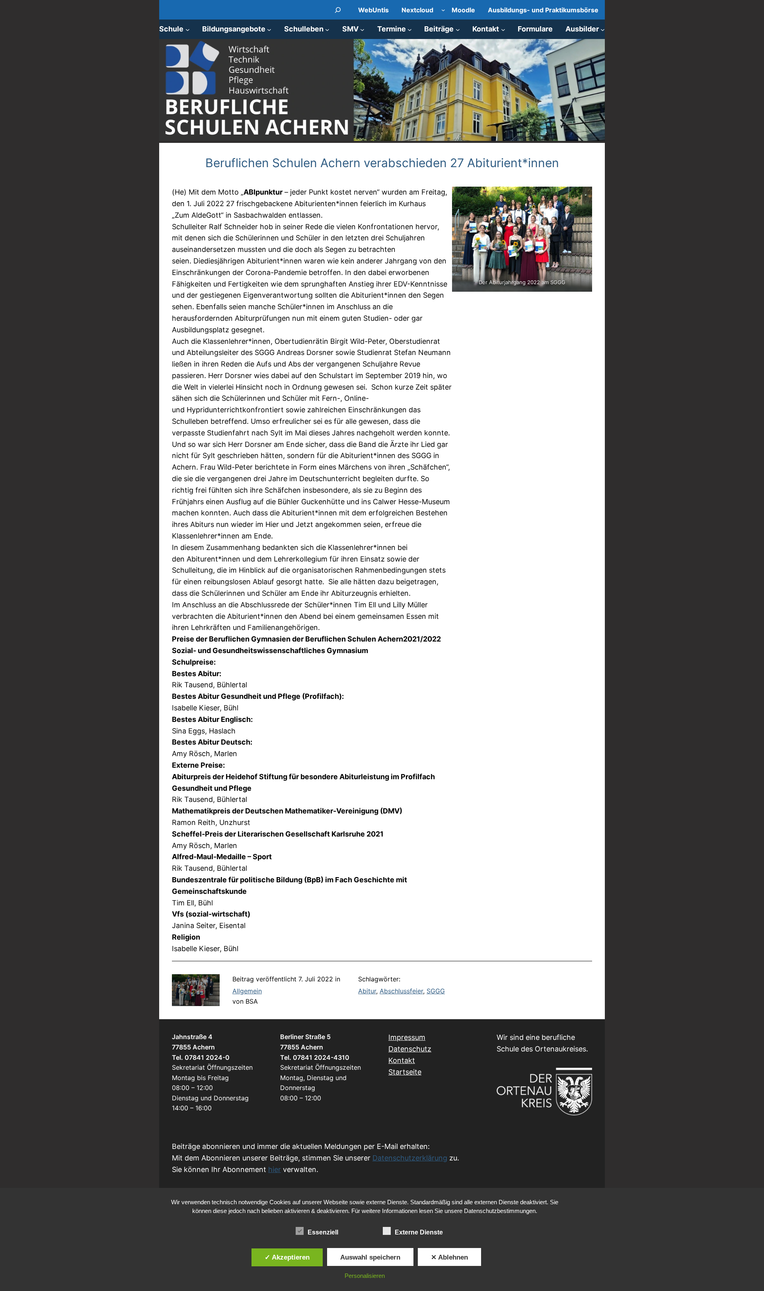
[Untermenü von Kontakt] (503, 29)
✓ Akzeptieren (287, 1257)
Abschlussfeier (401, 991)
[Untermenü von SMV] (362, 29)
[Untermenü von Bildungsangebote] (269, 29)
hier (274, 1169)
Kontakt (401, 1060)
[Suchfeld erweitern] (338, 10)
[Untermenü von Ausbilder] (602, 29)
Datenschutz (409, 1049)
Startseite (404, 1072)
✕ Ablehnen (449, 1257)
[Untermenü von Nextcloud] (443, 10)
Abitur (367, 991)
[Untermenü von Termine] (409, 29)
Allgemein (247, 991)
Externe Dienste (419, 1232)
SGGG (436, 991)
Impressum (406, 1037)
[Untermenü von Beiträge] (458, 29)
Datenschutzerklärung (409, 1158)
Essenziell (323, 1232)
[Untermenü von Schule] (187, 29)
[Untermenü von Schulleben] (327, 29)
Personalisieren (365, 1275)
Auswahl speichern (370, 1257)
